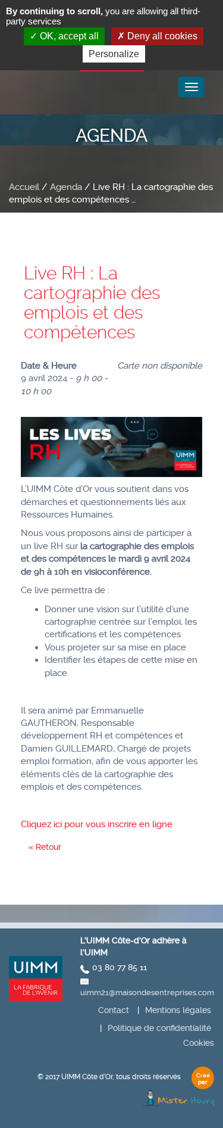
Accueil (24, 187)
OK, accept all (68, 36)
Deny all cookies (161, 36)
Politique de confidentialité (159, 1028)
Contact (113, 1010)
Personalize (114, 54)
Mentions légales (178, 1010)
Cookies (198, 1043)
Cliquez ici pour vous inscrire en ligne (96, 824)
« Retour (45, 847)
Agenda (66, 187)
